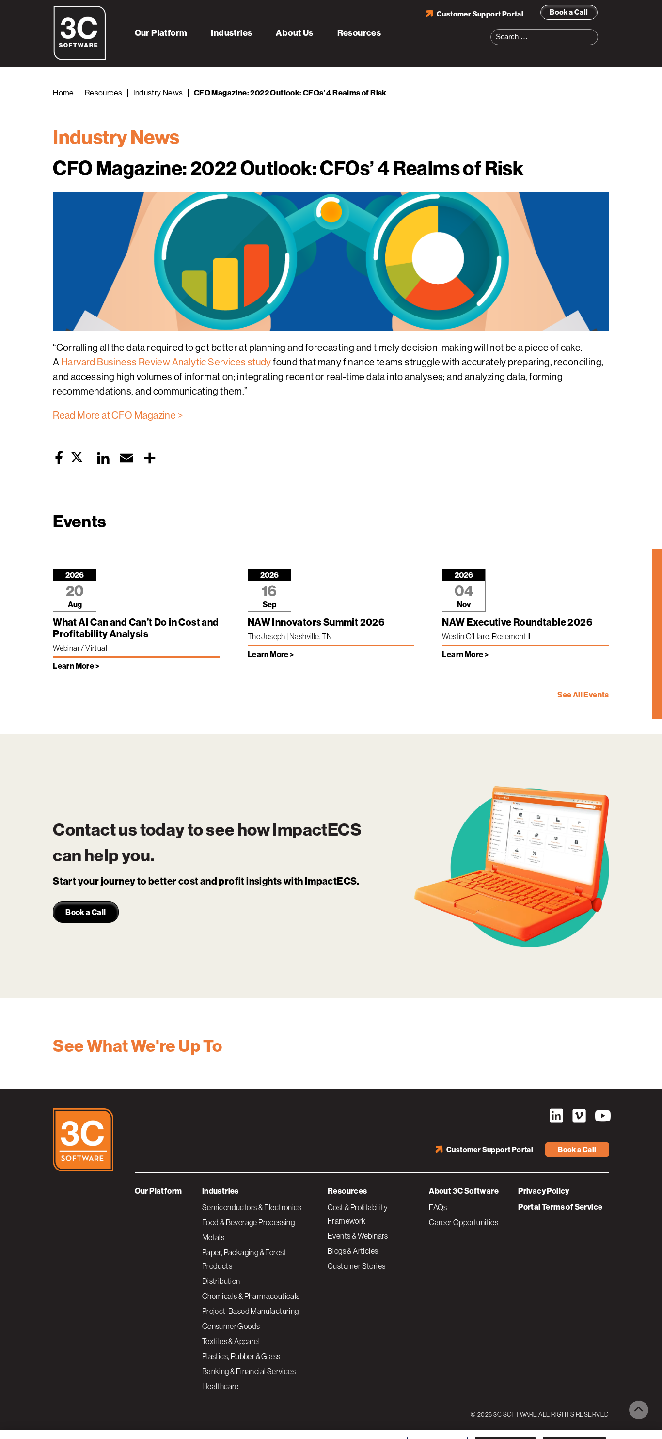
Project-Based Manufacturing (250, 1311)
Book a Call (569, 12)
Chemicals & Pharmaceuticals (251, 1296)
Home (63, 92)
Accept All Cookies (574, 1420)
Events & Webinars (358, 1236)
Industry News (158, 92)
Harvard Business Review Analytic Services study (167, 362)
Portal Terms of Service (560, 1207)
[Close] (646, 1421)
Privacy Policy (543, 1191)
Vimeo (579, 1115)
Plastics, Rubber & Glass (241, 1356)
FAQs (438, 1207)
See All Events (583, 694)
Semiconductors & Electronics (251, 1207)
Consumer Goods (231, 1326)
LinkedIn (556, 1115)
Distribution (221, 1281)
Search (594, 31)
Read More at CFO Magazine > (118, 415)
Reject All (505, 1420)
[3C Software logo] (80, 58)
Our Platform (161, 33)
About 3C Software (464, 1191)
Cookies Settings (437, 1420)
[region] (331, 1422)
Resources (359, 33)
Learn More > (76, 666)
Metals (213, 1237)
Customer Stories (356, 1266)
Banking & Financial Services (249, 1371)
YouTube (602, 1115)
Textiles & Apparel (231, 1341)
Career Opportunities (463, 1222)
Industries (231, 33)
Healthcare (220, 1386)
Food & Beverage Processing (248, 1222)
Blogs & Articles (353, 1251)
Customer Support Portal (480, 14)
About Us (294, 33)
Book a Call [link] (85, 912)
